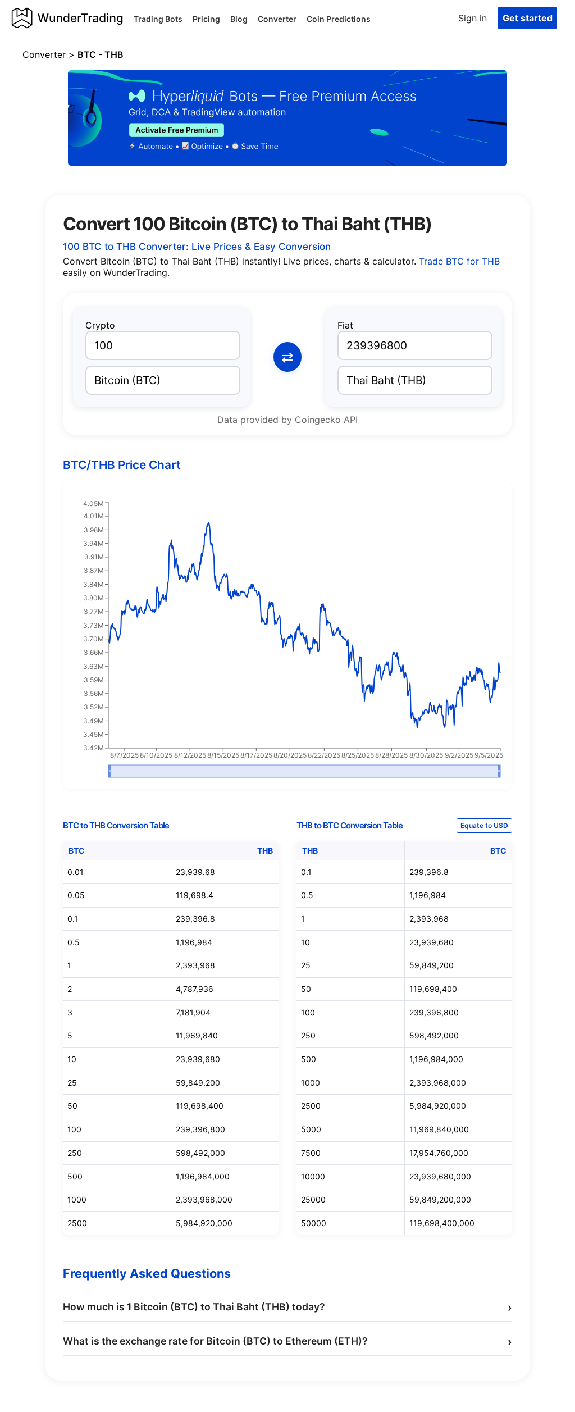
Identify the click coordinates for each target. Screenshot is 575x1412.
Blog (239, 19)
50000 (313, 1223)
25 (72, 1082)
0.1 (72, 918)
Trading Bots (158, 19)
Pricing (206, 19)
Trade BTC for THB (459, 261)
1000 (76, 1199)
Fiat (345, 325)
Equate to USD (484, 825)
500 (75, 1176)
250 (74, 1153)
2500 (77, 1223)
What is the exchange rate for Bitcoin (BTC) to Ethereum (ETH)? (287, 1342)
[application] (287, 639)
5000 (311, 1129)
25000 (313, 1199)
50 (72, 1105)
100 (74, 1129)
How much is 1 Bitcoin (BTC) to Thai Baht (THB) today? (287, 1307)
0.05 (76, 895)
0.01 (75, 872)
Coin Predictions (339, 19)
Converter (277, 19)
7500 (311, 1153)
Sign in (472, 18)
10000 (313, 1176)
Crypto (100, 325)
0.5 (73, 942)
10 (71, 1059)
